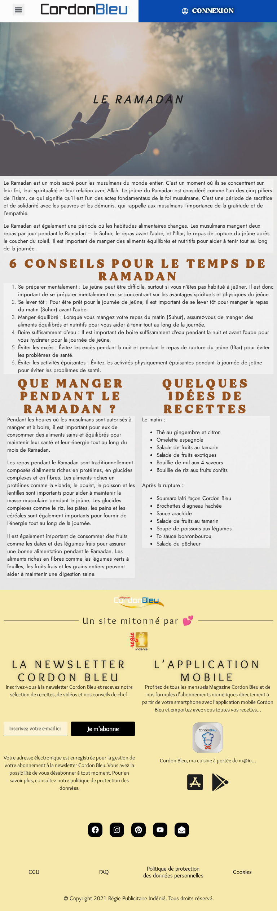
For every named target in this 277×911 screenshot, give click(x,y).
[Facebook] (95, 830)
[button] (19, 10)
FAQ (104, 871)
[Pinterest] (138, 830)
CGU (34, 871)
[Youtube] (160, 830)
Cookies (242, 871)
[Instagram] (117, 830)
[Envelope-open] (182, 830)
